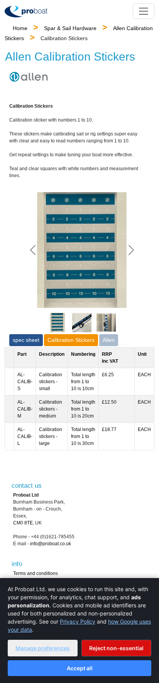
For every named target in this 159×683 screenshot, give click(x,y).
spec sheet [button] (26, 340)
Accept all (80, 668)
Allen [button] (109, 340)
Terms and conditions (35, 573)
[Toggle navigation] (143, 11)
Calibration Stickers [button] (71, 340)
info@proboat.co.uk (50, 543)
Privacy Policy (77, 621)
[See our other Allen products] (28, 76)
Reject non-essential (116, 648)
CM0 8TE (23, 523)
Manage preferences (42, 648)
